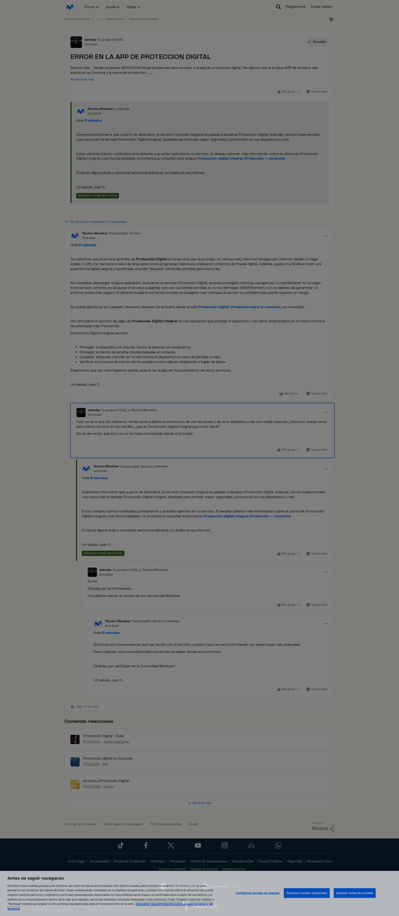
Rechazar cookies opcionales (306, 893)
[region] (199, 893)
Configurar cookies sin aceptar (258, 893)
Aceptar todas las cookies (354, 893)
